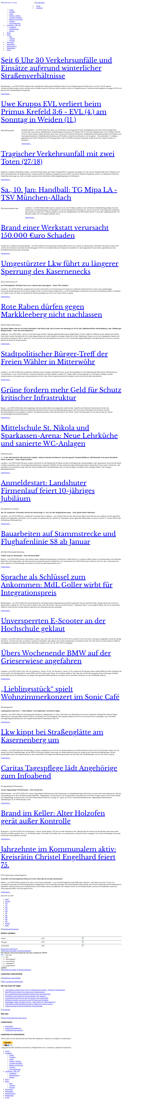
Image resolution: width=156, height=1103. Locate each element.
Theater (12, 39)
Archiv (9, 50)
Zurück (7, 901)
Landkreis (12, 27)
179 (6, 909)
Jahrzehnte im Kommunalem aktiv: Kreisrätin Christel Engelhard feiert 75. (58, 857)
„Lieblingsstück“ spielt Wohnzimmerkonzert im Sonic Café (60, 693)
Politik (11, 10)
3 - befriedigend (9, 959)
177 (6, 905)
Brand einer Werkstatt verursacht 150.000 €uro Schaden (55, 232)
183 (6, 917)
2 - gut (5, 957)
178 (6, 907)
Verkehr (12, 21)
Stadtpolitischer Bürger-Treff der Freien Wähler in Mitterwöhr (54, 358)
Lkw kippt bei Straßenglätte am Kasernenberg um (52, 736)
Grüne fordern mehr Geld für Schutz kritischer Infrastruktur (61, 394)
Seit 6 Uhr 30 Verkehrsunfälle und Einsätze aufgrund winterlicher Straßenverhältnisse (56, 68)
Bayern (11, 31)
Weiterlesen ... (6, 94)
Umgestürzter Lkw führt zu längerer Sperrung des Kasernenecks (60, 267)
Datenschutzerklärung (13, 1028)
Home (38, 6)
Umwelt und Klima (15, 18)
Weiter (7, 923)
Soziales (12, 12)
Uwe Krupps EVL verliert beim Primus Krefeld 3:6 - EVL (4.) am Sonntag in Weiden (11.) (54, 112)
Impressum (9, 1026)
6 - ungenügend (9, 966)
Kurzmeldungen (14, 23)
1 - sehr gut (7, 955)
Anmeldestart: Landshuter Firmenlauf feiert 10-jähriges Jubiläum (48, 491)
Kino (10, 37)
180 (6, 911)
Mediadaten (11, 48)
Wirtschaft (10, 42)
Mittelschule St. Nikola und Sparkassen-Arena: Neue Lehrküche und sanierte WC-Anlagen (59, 436)
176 (6, 903)
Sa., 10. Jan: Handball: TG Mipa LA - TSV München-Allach (59, 194)
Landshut (39, 8)
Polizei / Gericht (14, 16)
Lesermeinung (12, 46)
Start (7, 899)
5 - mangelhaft (8, 963)
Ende (7, 926)
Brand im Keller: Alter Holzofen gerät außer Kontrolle (53, 817)
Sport (9, 33)
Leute (11, 14)
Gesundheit (11, 44)
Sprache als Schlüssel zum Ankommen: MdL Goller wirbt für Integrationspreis (57, 585)
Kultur (9, 35)
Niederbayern (14, 29)
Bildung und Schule (15, 19)
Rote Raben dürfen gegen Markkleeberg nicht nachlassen (51, 311)
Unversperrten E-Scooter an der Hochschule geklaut (53, 625)
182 (6, 915)
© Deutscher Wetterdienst (9, 949)
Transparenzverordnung (14, 1030)
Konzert (12, 40)
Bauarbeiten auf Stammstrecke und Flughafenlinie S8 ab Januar (58, 538)
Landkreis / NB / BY (14, 25)
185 (6, 921)
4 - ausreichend (9, 961)
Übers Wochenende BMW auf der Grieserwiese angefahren (56, 657)
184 (6, 919)
